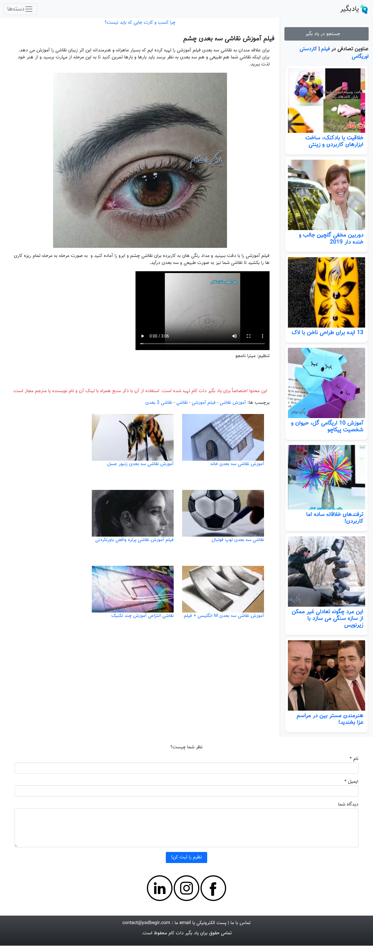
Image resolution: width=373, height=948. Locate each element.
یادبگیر (349, 9)
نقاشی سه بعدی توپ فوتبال (238, 540)
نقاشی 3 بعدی (158, 402)
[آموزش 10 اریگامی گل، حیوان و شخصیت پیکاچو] (326, 383)
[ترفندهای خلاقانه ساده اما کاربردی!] (326, 477)
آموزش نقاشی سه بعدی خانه (237, 464)
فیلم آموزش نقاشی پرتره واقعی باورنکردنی (134, 540)
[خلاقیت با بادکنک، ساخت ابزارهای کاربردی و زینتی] (326, 100)
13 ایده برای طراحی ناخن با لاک (327, 332)
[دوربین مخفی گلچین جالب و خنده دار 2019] (326, 195)
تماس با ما (241, 923)
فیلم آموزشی (204, 402)
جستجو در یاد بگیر (324, 34)
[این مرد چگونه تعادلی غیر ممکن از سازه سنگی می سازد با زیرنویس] (326, 571)
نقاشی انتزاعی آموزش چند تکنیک (142, 616)
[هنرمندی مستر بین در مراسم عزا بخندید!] (326, 675)
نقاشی (182, 402)
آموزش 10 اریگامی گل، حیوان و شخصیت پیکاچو (327, 426)
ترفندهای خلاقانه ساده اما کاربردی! (334, 518)
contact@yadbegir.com (146, 923)
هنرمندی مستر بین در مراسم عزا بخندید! (330, 719)
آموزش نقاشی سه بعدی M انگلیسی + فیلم (224, 616)
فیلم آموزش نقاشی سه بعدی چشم (229, 39)
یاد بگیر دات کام (183, 933)
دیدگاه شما (348, 804)
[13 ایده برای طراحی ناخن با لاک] (326, 292)
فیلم (325, 49)
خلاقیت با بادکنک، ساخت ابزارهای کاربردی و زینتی (334, 141)
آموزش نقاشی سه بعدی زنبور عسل (140, 464)
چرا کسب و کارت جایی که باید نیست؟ (140, 22)
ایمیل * (351, 781)
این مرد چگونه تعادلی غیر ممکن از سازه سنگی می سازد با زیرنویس (327, 618)
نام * (354, 759)
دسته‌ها (15, 9)
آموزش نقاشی (233, 402)
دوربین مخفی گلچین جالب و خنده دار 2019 (331, 238)
